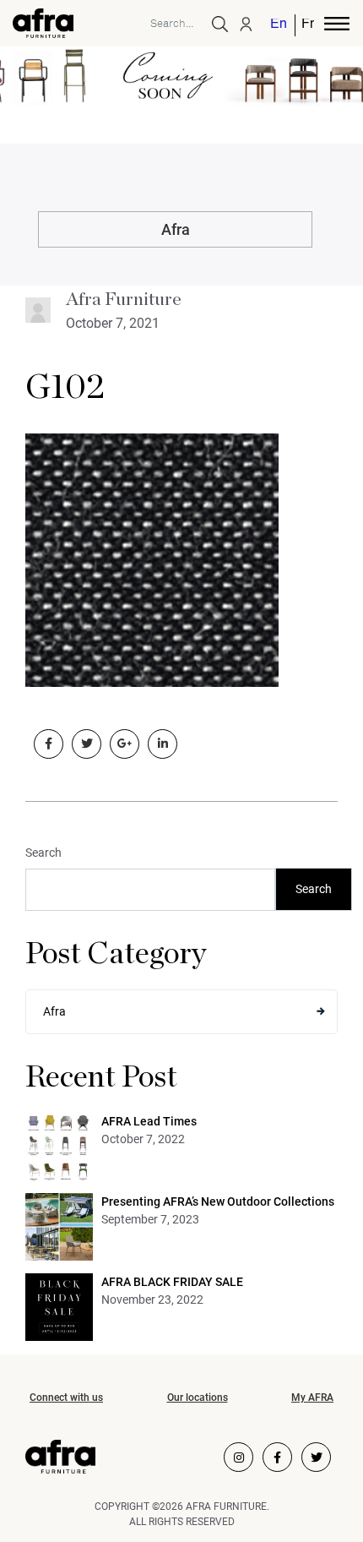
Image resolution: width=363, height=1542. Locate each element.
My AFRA (312, 1397)
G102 (65, 388)
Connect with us (66, 1397)
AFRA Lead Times (149, 1121)
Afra (175, 229)
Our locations (197, 1397)
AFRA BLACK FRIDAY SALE (172, 1282)
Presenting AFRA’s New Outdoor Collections (217, 1201)
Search (43, 852)
